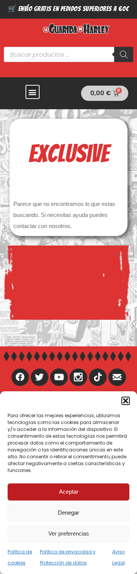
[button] (125, 401)
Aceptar (68, 491)
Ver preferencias (68, 533)
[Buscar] (123, 54)
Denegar (68, 512)
